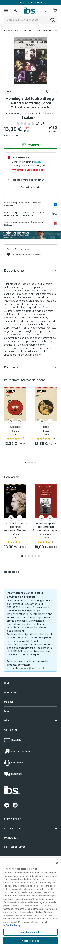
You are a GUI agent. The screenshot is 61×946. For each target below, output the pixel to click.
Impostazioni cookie (30, 932)
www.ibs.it (13, 627)
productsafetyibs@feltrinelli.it (25, 668)
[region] (30, 902)
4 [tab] (35, 462)
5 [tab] (35, 556)
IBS (16, 135)
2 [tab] (28, 462)
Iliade (45, 427)
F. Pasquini (12, 113)
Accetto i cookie (30, 940)
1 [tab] (30, 83)
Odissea (15, 427)
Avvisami (33, 144)
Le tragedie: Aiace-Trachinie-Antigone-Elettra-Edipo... (15, 527)
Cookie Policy (13, 925)
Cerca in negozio (30, 187)
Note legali (11, 572)
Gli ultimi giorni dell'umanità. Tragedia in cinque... (46, 527)
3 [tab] (32, 462)
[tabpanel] (30, 60)
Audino (28, 117)
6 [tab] (39, 556)
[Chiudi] (57, 863)
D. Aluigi (37, 113)
